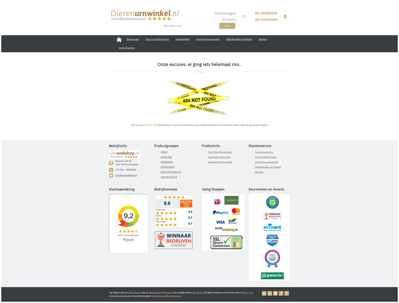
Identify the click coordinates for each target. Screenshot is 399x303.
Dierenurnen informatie (220, 162)
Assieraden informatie (219, 157)
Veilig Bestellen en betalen (268, 167)
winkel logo (151, 125)
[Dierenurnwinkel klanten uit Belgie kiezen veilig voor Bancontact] (232, 223)
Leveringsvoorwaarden (266, 162)
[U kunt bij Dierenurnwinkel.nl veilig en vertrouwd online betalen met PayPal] (220, 214)
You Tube (248, 292)
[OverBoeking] (226, 231)
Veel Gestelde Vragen (265, 157)
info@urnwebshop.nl (126, 175)
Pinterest (168, 292)
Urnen (164, 152)
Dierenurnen (167, 167)
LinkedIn (199, 292)
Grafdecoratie (169, 177)
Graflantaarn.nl (175, 296)
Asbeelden (166, 157)
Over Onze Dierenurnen (220, 152)
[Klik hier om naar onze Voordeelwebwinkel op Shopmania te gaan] (272, 246)
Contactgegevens (264, 152)
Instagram (156, 292)
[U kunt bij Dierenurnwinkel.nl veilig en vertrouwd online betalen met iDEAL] (217, 204)
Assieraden (167, 162)
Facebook (135, 292)
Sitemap (259, 172)
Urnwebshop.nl (158, 296)
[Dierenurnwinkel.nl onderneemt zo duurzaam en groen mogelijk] (272, 279)
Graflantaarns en (171, 172)
